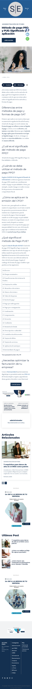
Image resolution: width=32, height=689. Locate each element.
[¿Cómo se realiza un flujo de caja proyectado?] (6, 553)
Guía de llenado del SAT (15, 246)
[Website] (9, 678)
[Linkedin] (5, 678)
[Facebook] (2, 678)
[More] (27, 85)
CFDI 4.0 (27, 374)
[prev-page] (3, 483)
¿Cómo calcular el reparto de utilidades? (22, 407)
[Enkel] (16, 9)
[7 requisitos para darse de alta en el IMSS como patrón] (16, 449)
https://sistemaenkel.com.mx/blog (16, 422)
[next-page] (6, 483)
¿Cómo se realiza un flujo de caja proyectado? (21, 551)
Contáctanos (16, 384)
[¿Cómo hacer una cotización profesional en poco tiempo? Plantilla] (6, 564)
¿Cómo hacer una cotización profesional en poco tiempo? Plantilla (21, 562)
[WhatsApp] (12, 678)
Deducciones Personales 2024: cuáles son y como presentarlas (9, 407)
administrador (16, 420)
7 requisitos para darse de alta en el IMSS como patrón (16, 466)
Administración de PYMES (13, 24)
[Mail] (7, 678)
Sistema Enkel (12, 372)
